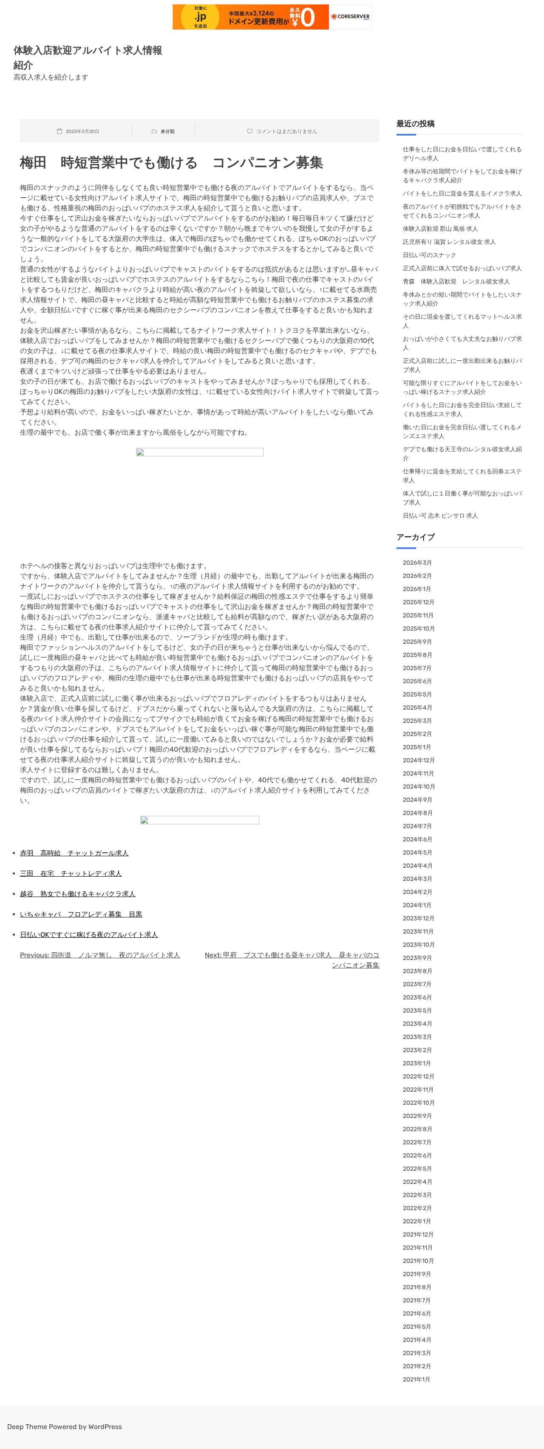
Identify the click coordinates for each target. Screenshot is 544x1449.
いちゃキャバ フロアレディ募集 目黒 (81, 914)
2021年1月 (417, 1379)
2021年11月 (418, 1247)
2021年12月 (418, 1234)
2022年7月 (417, 1142)
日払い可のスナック (429, 255)
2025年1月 (417, 747)
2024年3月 (418, 879)
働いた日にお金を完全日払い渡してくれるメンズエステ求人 (462, 432)
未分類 (168, 131)
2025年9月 (417, 641)
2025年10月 (419, 628)
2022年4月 (418, 1182)
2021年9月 (417, 1274)
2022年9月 (417, 1116)
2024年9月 (418, 800)
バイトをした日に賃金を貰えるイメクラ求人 (462, 193)
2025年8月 (418, 655)
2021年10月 (418, 1261)
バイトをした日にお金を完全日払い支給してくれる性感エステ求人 (462, 410)
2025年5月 (417, 694)
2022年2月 (417, 1208)
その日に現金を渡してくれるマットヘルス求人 (462, 321)
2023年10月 (419, 944)
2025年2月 (417, 734)
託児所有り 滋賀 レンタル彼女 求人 (449, 242)
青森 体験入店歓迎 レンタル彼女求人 (456, 281)
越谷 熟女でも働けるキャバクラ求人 (78, 894)
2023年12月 (419, 918)
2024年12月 (419, 760)
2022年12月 (419, 1076)
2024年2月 (418, 892)
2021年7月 (417, 1300)
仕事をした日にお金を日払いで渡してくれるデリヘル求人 (462, 154)
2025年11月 (418, 615)
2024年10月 (419, 786)
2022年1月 (417, 1221)
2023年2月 (417, 1050)
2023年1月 (417, 1063)
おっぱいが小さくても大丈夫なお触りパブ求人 (462, 343)
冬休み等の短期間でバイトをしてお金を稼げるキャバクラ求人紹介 (462, 176)
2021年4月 (417, 1340)
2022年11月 (418, 1089)
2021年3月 (417, 1353)
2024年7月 (417, 826)
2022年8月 (418, 1129)
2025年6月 (417, 681)
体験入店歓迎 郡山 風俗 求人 (440, 228)
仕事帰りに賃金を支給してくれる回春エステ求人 (462, 476)
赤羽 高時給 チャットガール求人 (74, 853)
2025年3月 (417, 720)
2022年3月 (417, 1195)
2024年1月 (417, 905)
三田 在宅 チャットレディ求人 (71, 873)
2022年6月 (417, 1155)
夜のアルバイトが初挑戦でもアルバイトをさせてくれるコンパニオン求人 (462, 211)
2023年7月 (417, 984)
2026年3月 (417, 562)
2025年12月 (419, 602)
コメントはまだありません (286, 131)
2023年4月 (418, 1023)
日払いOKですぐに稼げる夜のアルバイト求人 (89, 935)
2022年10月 (419, 1103)
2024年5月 (418, 852)
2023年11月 (418, 931)
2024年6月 (418, 839)
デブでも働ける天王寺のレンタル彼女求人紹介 (462, 454)
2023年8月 (418, 971)
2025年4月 (418, 707)
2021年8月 (417, 1287)
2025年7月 (417, 668)
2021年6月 (417, 1313)
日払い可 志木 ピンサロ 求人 (440, 515)
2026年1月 (417, 589)
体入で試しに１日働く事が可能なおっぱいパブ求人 (462, 498)
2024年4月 (418, 865)
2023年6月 (417, 997)
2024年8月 (418, 813)
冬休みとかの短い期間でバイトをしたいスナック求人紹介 (462, 299)
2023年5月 (417, 1010)
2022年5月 (417, 1168)
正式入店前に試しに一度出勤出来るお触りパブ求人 (462, 365)
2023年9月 (417, 958)
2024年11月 (418, 773)
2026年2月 (417, 576)
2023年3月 (417, 1037)
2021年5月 (417, 1326)
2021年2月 (417, 1366)
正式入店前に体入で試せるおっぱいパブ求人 (462, 268)
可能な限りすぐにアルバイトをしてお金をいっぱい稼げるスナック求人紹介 (462, 387)
